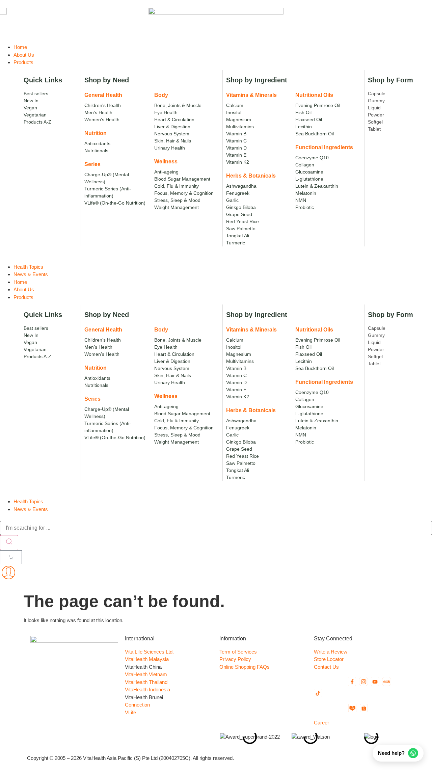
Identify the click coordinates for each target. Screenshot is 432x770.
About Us (24, 289)
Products (23, 297)
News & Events (31, 509)
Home (20, 282)
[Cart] (11, 557)
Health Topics (28, 501)
